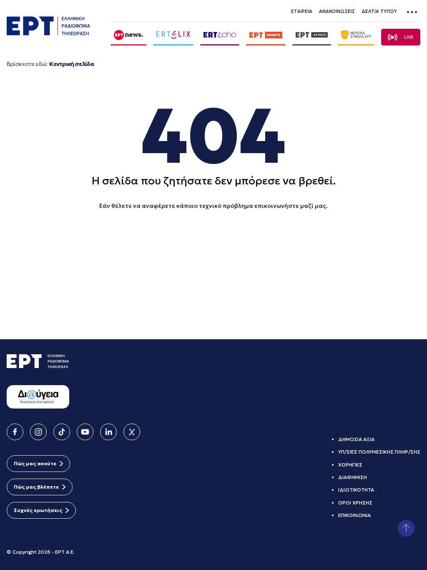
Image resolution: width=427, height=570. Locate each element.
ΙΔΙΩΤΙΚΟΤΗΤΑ (356, 490)
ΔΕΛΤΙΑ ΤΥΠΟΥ (379, 11)
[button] (406, 528)
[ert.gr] (48, 33)
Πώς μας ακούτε (35, 463)
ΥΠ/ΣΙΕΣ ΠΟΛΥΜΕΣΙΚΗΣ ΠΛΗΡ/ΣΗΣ (379, 452)
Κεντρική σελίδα (71, 64)
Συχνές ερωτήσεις (38, 510)
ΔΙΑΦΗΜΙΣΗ (352, 477)
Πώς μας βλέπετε (36, 487)
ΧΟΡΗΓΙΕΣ (350, 465)
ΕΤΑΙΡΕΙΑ (301, 11)
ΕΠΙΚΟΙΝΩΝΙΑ (354, 515)
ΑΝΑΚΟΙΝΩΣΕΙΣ (337, 11)
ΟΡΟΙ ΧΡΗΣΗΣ (355, 502)
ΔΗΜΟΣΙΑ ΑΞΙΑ (356, 439)
